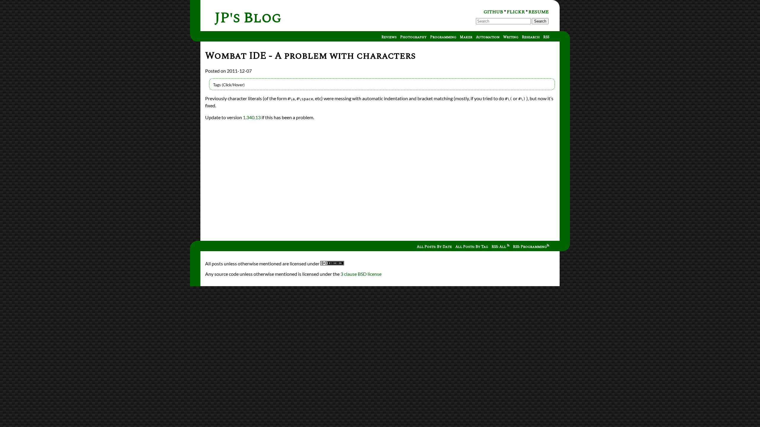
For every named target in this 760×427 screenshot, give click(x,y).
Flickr (516, 11)
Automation (488, 37)
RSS (546, 37)
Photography (413, 37)
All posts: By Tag (471, 247)
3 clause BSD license (361, 274)
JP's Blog (248, 18)
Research (531, 37)
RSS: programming (530, 247)
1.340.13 (252, 117)
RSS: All (499, 247)
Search (540, 21)
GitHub (493, 11)
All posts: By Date (434, 247)
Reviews (389, 37)
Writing (510, 37)
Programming (443, 37)
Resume (538, 11)
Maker (466, 37)
